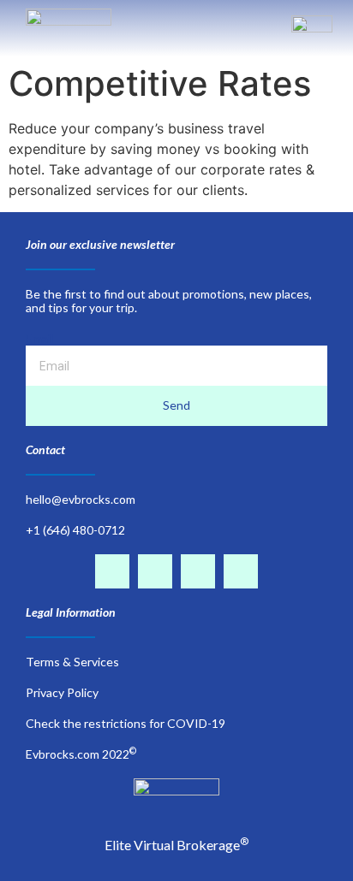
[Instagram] (155, 571)
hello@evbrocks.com (80, 499)
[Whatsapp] (241, 571)
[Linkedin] (198, 571)
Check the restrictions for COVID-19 (125, 723)
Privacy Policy (62, 692)
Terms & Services (72, 661)
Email (39, 339)
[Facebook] (112, 571)
